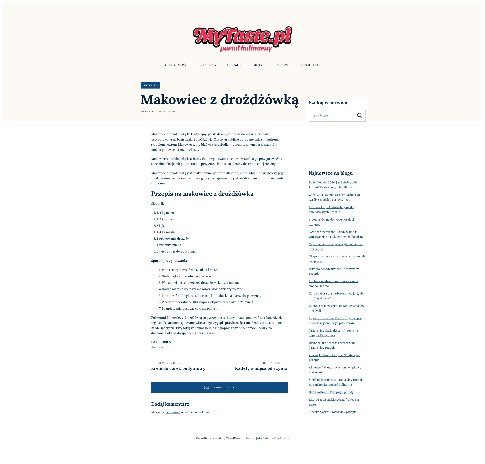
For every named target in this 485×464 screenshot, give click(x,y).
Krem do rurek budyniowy (178, 368)
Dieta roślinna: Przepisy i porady (331, 392)
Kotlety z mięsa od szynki (261, 368)
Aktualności (176, 65)
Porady (234, 65)
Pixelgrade (281, 438)
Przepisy (208, 65)
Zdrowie (282, 65)
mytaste (147, 111)
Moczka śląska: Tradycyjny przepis (332, 412)
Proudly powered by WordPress (219, 438)
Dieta (257, 65)
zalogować (173, 412)
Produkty (311, 65)
